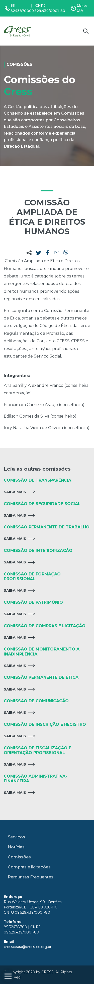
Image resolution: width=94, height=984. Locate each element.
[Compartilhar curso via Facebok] (47, 252)
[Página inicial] (18, 31)
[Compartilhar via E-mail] (56, 252)
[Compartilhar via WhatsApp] (65, 252)
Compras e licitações (29, 867)
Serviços (16, 837)
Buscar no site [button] (85, 31)
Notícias (16, 847)
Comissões (19, 857)
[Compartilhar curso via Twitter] (38, 252)
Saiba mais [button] (15, 492)
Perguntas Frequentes (30, 877)
